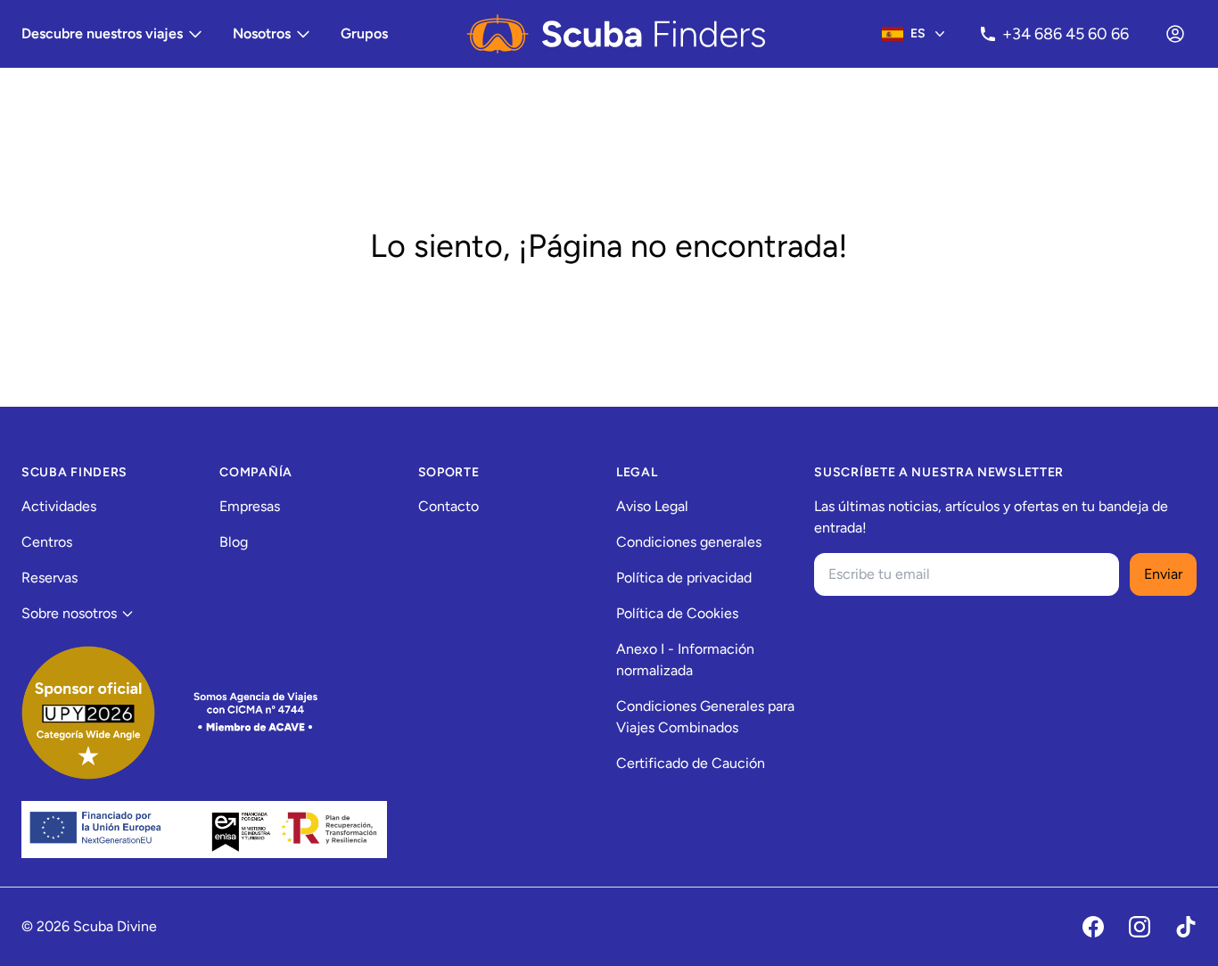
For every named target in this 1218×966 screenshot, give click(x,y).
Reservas (49, 577)
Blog (233, 541)
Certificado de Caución (690, 763)
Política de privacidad (684, 577)
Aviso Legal (652, 506)
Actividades (58, 506)
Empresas (249, 506)
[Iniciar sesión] (1175, 34)
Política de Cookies (677, 613)
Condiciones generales (688, 541)
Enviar (1163, 574)
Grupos (364, 33)
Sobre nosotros (69, 613)
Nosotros (262, 33)
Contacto (448, 506)
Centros (46, 541)
